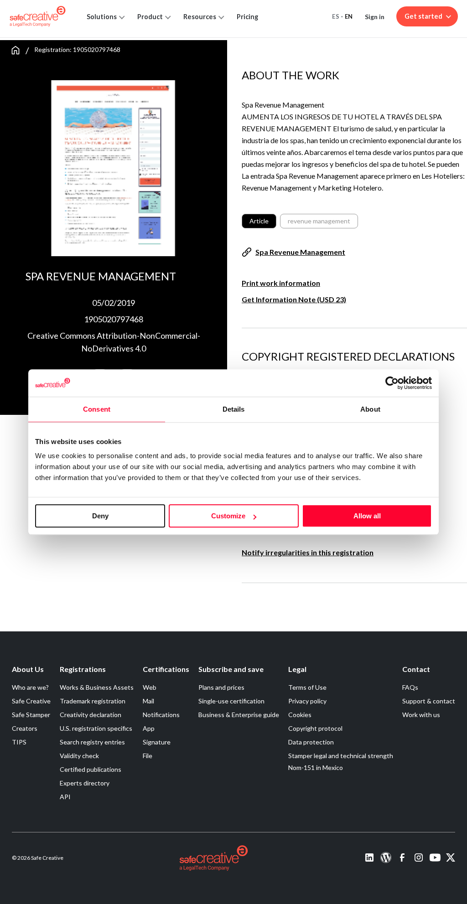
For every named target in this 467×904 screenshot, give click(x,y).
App (149, 728)
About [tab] (370, 409)
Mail (148, 701)
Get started (423, 16)
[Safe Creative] (37, 16)
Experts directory (84, 783)
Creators (24, 728)
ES (335, 16)
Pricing (247, 17)
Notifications (161, 714)
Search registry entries (92, 742)
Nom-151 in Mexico (315, 767)
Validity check (79, 755)
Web (149, 687)
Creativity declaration (90, 714)
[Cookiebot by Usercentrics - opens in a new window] (392, 383)
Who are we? (30, 687)
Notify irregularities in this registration (308, 552)
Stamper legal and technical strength (340, 755)
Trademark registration (92, 701)
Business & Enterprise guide (238, 714)
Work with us (421, 714)
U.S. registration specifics (96, 728)
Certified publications (90, 769)
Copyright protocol (315, 728)
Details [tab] (234, 409)
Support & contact (428, 701)
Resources (199, 17)
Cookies (299, 714)
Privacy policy (307, 701)
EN (349, 16)
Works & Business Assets (97, 687)
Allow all (367, 516)
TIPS (19, 742)
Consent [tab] (96, 409)
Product (150, 17)
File (147, 755)
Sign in (374, 17)
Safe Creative (31, 701)
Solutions (102, 17)
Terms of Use (307, 687)
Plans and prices (221, 687)
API (65, 797)
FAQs (410, 687)
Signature (157, 742)
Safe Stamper (31, 714)
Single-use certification (231, 701)
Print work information (281, 283)
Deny (100, 516)
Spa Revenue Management (300, 252)
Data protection (311, 742)
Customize (228, 516)
